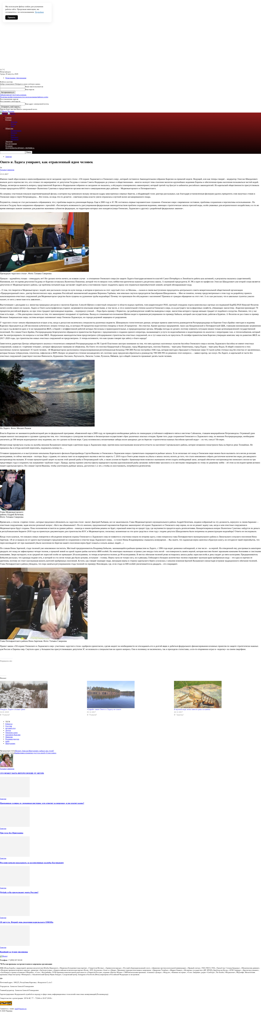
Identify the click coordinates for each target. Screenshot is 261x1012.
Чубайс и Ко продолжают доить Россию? (19, 892)
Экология (9, 141)
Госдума (8, 726)
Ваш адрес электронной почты (37, 104)
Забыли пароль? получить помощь (13, 95)
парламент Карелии (12, 735)
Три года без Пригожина (11, 833)
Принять (11, 17)
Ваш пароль (29, 89)
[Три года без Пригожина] (15, 826)
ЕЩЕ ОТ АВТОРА (36, 773)
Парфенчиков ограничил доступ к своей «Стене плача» (35, 753)
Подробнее (39, 12)
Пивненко (9, 737)
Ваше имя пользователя (34, 87)
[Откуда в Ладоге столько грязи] (42, 694)
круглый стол (10, 728)
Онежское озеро (11, 733)
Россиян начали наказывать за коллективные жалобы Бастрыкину (32, 862)
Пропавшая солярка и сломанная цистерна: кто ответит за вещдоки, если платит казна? (42, 803)
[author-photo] (6, 767)
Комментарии (16, 131)
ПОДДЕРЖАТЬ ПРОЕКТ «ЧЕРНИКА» (20, 148)
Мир (12, 126)
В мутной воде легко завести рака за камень (192, 709)
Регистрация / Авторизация (15, 78)
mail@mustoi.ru (21, 1009)
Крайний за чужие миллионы (14, 952)
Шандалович (10, 743)
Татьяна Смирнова (7, 170)
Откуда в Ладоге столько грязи (12, 709)
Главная (8, 117)
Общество (9, 128)
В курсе (8, 120)
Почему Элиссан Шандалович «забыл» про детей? (34, 751)
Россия (13, 124)
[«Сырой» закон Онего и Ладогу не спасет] (129, 694)
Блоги (13, 135)
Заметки (8, 157)
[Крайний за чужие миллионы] (15, 945)
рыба (7, 741)
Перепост (14, 137)
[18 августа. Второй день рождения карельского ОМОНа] (15, 915)
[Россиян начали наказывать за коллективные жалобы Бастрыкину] (15, 856)
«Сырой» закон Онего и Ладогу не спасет (104, 709)
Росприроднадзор (12, 739)
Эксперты (14, 139)
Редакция (9, 146)
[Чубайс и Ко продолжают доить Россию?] (15, 886)
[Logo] (4, 114)
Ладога (8, 730)
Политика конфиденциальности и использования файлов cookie (24, 97)
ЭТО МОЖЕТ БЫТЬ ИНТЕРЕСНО (14, 773)
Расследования (11, 144)
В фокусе (9, 724)
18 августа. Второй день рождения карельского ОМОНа (26, 922)
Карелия (14, 122)
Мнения (14, 133)
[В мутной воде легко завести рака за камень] (216, 694)
